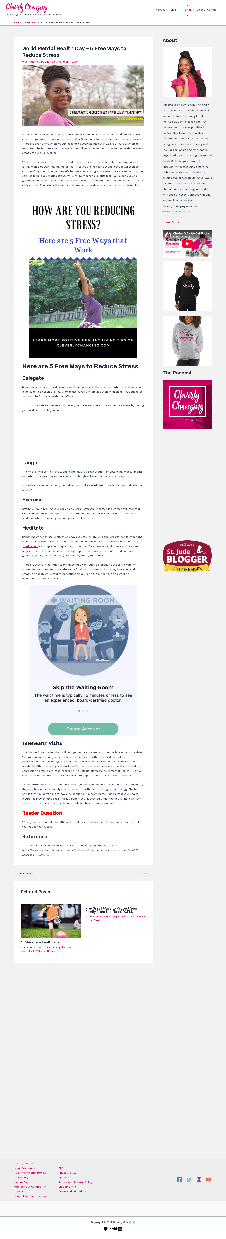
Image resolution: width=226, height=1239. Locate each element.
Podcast (160, 9)
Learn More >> (172, 222)
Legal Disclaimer (24, 1168)
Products (64, 1177)
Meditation (30, 546)
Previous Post (24, 873)
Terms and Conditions (72, 1191)
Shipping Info (67, 1186)
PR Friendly (21, 1177)
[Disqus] (83, 1008)
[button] (177, 9)
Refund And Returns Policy (75, 1182)
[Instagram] (199, 1179)
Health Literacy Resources (30, 1196)
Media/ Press (22, 1182)
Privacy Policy (67, 1172)
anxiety (69, 551)
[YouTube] (208, 1179)
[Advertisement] (187, 484)
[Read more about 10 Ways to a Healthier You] (51, 920)
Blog (173, 9)
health (46, 951)
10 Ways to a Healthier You (42, 942)
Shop (188, 9)
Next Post (144, 873)
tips (53, 951)
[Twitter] (189, 1179)
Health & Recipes (46, 947)
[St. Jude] (187, 555)
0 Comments (30, 61)
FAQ (60, 1168)
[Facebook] (179, 1179)
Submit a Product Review (30, 1172)
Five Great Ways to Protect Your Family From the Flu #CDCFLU (111, 910)
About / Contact (207, 9)
